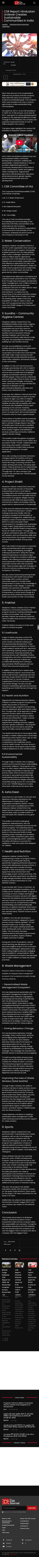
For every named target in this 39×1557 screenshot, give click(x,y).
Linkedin (8, 1543)
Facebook (9, 1540)
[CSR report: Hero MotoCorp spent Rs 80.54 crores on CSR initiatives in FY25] (32, 1265)
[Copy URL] (15, 1250)
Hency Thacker (13, 63)
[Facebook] (6, 1250)
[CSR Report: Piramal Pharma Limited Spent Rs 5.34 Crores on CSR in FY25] (19, 1265)
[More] (6, 77)
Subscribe (32, 1508)
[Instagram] (22, 1540)
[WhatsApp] (19, 1250)
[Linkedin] (3, 1543)
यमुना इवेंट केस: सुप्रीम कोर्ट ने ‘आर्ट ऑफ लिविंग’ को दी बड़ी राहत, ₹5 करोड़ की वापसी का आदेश (18, 1416)
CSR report (7, 1244)
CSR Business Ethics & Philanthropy (19, 24)
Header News (6, 26)
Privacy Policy (22, 1512)
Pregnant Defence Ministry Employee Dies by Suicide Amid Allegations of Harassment (18, 1405)
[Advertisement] (19, 1370)
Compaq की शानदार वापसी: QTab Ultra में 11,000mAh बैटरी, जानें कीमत (19, 1435)
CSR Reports (32, 1295)
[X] (10, 1250)
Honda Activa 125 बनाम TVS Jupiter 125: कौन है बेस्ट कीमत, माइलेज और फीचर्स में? (19, 1426)
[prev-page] (3, 1339)
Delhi (5, 1409)
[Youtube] (3, 1546)
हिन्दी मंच (6, 1420)
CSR (4, 1295)
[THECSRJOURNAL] (20, 3)
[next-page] (6, 1339)
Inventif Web (13, 1554)
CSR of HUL (11, 1241)
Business (5, 24)
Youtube (9, 1546)
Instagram (28, 1540)
